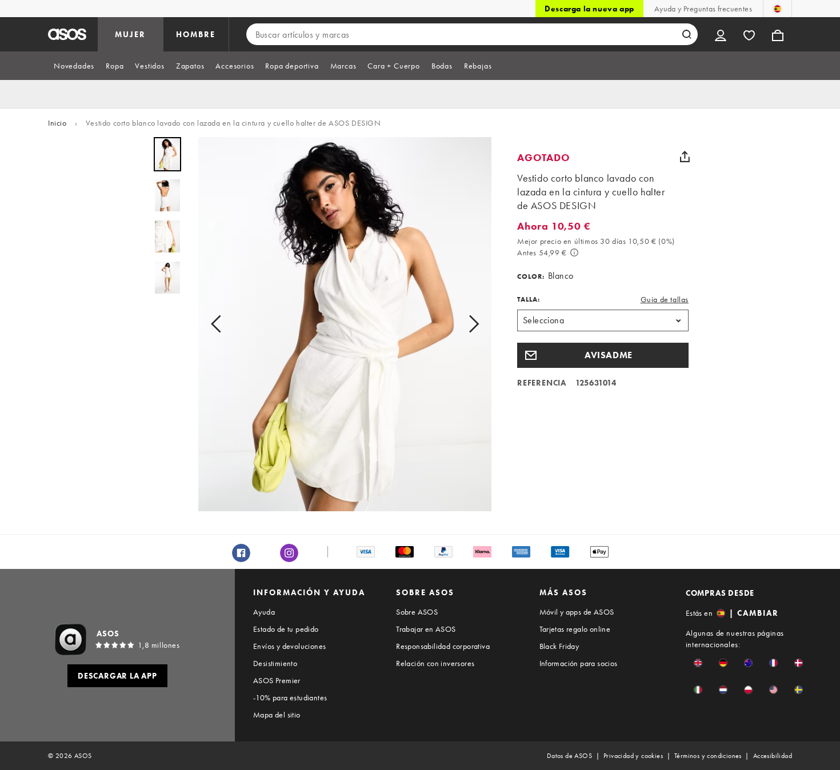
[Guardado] (749, 34)
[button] (603, 355)
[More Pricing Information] (574, 252)
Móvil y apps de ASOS (576, 612)
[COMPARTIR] (684, 156)
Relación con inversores (435, 663)
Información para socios (578, 663)
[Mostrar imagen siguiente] (470, 324)
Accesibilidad (772, 755)
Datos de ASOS (569, 755)
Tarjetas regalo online (575, 629)
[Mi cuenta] (720, 34)
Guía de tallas (665, 299)
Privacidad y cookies (633, 755)
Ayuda (264, 612)
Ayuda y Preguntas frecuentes (703, 8)
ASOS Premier (277, 680)
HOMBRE (195, 34)
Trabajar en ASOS (425, 629)
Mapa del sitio (277, 714)
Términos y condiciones (708, 755)
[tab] (74, 65)
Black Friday (559, 646)
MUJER (130, 34)
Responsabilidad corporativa (443, 646)
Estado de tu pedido (286, 629)
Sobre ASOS (417, 612)
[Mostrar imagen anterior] (219, 324)
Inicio (57, 123)
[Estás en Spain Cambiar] (777, 8)
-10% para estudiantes (290, 697)
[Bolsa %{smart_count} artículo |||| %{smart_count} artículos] (777, 34)
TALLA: (528, 299)
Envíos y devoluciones (289, 646)
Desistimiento (275, 663)
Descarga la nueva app (589, 8)
